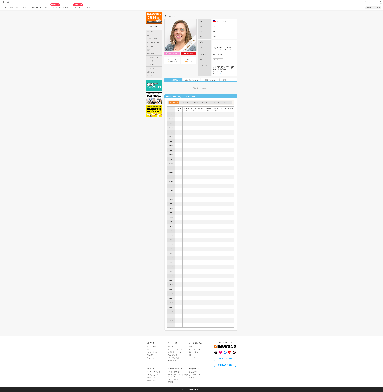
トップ (5, 7)
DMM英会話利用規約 (174, 372)
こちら (220, 73)
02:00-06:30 (184, 103)
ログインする (154, 27)
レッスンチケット (194, 358)
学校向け (377, 7)
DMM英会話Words (152, 378)
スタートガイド (151, 64)
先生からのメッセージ (192, 80)
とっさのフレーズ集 (194, 375)
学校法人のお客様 (225, 365)
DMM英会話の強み (152, 39)
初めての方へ (150, 35)
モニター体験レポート (153, 42)
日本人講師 (150, 355)
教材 (46, 7)
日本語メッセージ (210, 80)
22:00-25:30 (226, 103)
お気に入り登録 (173, 53)
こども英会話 (150, 76)
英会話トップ (150, 31)
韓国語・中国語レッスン (175, 352)
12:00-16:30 (205, 103)
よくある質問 (150, 68)
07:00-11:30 (195, 103)
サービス (87, 7)
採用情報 (170, 382)
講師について (150, 50)
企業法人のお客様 (225, 358)
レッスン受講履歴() (173, 80)
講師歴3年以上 (218, 60)
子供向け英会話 (172, 355)
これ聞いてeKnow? (173, 361)
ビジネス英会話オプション (175, 358)
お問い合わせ (150, 72)
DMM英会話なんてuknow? (154, 375)
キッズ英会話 (67, 7)
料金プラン (25, 7)
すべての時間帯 (174, 103)
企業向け (369, 7)
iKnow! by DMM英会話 (153, 372)
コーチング (78, 6)
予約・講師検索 (36, 7)
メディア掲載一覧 (173, 379)
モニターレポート (152, 358)
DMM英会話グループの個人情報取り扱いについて (178, 375)
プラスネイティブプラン (175, 349)
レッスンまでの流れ (152, 57)
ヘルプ (95, 7)
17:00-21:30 (216, 103)
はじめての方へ (151, 346)
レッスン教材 (150, 61)
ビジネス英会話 (55, 6)
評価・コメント (228, 80)
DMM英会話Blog (151, 381)
